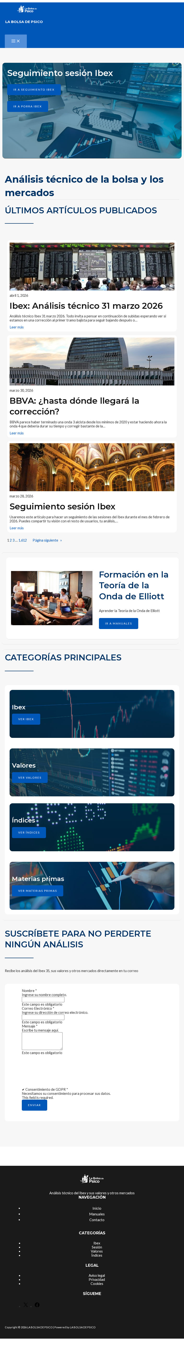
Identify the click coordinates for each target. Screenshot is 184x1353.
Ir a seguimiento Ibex (34, 89)
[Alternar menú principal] (16, 41)
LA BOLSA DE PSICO (24, 22)
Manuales (97, 1214)
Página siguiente (47, 540)
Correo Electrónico (38, 1008)
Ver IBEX (26, 719)
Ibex (96, 1243)
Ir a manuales (118, 623)
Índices (96, 1255)
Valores (97, 1251)
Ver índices (29, 832)
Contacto (96, 1220)
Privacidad (97, 1279)
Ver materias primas (37, 890)
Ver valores (29, 777)
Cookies (97, 1284)
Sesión (97, 1247)
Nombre (29, 991)
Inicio (96, 1208)
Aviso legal (97, 1275)
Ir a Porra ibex (27, 106)
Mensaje (30, 1026)
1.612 (22, 540)
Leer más (17, 327)
